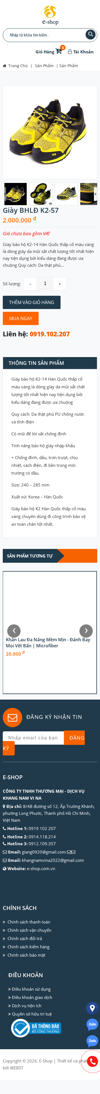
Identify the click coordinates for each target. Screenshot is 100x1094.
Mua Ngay (20, 318)
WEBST (16, 1068)
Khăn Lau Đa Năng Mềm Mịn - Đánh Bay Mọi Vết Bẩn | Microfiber (48, 673)
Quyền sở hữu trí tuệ (32, 1014)
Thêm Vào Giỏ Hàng (31, 302)
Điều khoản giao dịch (32, 997)
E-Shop (45, 1061)
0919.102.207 (50, 334)
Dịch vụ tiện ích (26, 1005)
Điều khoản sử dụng (31, 989)
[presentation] (14, 631)
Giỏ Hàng (50, 51)
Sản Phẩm (68, 65)
